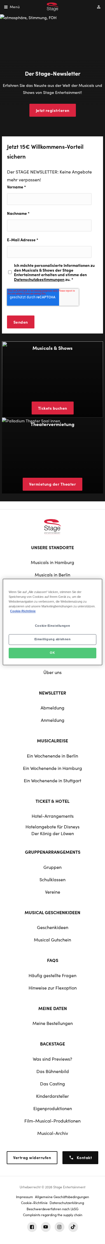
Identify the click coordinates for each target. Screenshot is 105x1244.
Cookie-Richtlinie (23, 611)
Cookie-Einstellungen (52, 626)
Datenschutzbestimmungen (39, 279)
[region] (52, 621)
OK (52, 653)
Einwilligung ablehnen (52, 639)
